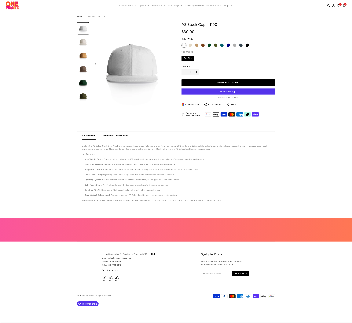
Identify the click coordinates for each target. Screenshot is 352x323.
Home (79, 16)
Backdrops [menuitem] (157, 5)
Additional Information (115, 135)
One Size (188, 58)
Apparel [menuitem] (142, 5)
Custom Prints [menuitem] (126, 5)
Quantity (186, 66)
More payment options (228, 97)
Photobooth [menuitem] (212, 5)
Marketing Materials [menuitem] (194, 5)
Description (89, 135)
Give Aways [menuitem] (173, 5)
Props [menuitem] (227, 5)
